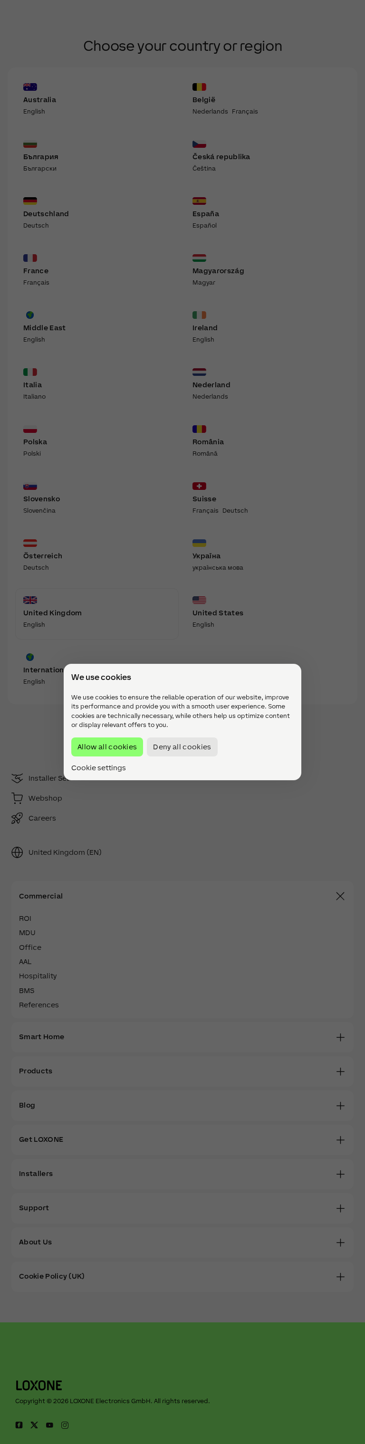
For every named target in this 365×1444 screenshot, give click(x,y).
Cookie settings (98, 768)
